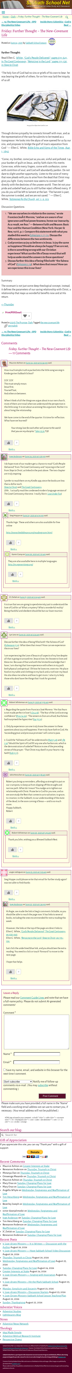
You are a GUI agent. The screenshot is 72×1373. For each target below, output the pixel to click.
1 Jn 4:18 (34, 712)
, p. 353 (29, 199)
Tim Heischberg (11, 1197)
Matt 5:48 (52, 740)
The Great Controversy (31, 487)
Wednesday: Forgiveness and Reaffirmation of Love (29, 1261)
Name (7, 1054)
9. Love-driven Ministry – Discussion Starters (26, 1292)
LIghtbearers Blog (12, 1315)
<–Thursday (7, 304)
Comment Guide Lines (32, 997)
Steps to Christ (10, 487)
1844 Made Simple (12, 1332)
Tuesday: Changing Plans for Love (34, 1183)
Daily (13, 17)
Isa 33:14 (37, 719)
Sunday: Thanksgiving (14, 1302)
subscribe (43, 1085)
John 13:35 (40, 431)
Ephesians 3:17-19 (39, 235)
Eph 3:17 (13, 753)
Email (7, 1062)
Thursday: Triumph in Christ (41, 1169)
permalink (12, 326)
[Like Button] (25, 315)
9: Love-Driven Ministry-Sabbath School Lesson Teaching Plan (34, 1295)
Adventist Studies (12, 1311)
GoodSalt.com (16, 1363)
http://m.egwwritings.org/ (20, 564)
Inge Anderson (15, 456)
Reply (12, 449)
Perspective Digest (12, 1339)
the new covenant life (49, 322)
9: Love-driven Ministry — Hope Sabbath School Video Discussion (36, 1250)
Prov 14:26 (21, 716)
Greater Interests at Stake (36, 1166)
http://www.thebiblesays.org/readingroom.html (29, 532)
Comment (9, 1012)
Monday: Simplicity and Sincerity (20, 1288)
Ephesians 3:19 (24, 264)
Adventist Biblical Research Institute (22, 1336)
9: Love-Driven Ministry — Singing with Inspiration (29, 1275)
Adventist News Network (15, 1324)
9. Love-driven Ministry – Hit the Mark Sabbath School (30, 1282)
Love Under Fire (54, 493)
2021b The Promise (18, 322)
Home (6, 17)
